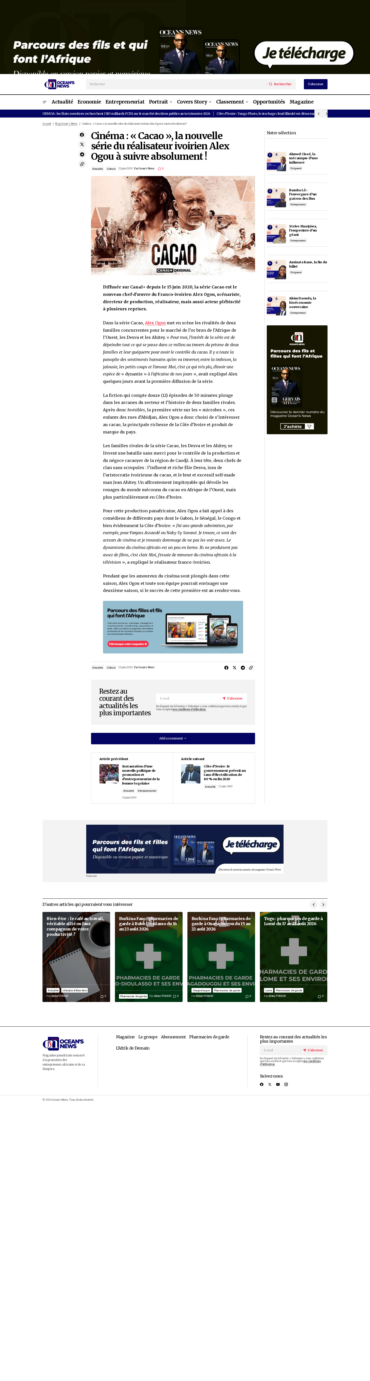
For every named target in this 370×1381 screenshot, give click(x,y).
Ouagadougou (201, 990)
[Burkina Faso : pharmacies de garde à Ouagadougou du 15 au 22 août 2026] (221, 957)
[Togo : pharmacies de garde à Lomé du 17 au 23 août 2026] (294, 957)
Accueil (46, 123)
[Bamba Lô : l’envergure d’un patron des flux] (276, 197)
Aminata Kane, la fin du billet (308, 264)
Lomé (268, 990)
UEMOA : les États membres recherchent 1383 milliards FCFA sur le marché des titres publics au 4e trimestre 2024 (126, 113)
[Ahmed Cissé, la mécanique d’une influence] (276, 161)
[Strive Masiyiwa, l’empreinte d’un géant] (276, 233)
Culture (111, 168)
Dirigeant (295, 168)
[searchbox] (176, 84)
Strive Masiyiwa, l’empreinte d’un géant (303, 230)
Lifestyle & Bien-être (75, 990)
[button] (44, 102)
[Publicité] (185, 37)
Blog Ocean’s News (66, 123)
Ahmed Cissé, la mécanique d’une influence (303, 158)
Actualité (97, 168)
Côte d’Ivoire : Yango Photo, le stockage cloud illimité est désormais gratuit (272, 113)
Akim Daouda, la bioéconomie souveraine (302, 302)
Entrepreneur (298, 204)
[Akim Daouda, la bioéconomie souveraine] (276, 305)
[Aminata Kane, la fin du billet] (276, 269)
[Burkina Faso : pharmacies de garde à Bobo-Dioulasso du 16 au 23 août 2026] (149, 957)
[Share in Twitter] (82, 144)
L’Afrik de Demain (133, 1048)
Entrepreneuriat (147, 790)
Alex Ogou (155, 322)
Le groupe (147, 1036)
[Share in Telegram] (82, 154)
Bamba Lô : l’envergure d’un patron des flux (303, 194)
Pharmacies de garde (133, 996)
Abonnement (173, 1036)
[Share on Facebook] (82, 135)
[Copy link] (82, 164)
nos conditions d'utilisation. (189, 709)
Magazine (125, 1036)
